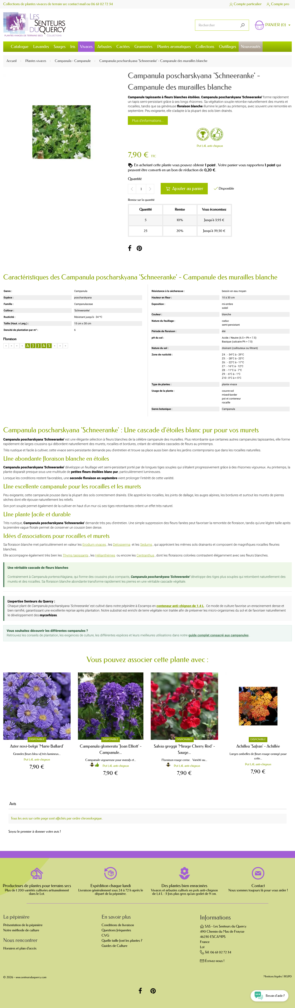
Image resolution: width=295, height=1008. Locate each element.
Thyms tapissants (75, 555)
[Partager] (129, 248)
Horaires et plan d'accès (19, 948)
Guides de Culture (114, 946)
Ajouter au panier (184, 188)
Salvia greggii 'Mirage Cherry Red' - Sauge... (184, 749)
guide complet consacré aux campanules (218, 635)
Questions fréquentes (116, 930)
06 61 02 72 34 (102, 4)
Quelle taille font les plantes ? (122, 941)
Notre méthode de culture (21, 930)
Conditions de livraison (118, 925)
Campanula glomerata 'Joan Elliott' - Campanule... (110, 749)
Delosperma (121, 545)
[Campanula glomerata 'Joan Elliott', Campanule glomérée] (110, 706)
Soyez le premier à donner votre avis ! (34, 832)
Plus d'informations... (148, 121)
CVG (105, 936)
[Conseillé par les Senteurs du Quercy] (216, 135)
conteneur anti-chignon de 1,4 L (180, 606)
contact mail (77, 4)
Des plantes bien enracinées (184, 885)
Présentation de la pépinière (23, 925)
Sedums (146, 545)
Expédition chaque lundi (110, 885)
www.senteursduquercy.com (31, 977)
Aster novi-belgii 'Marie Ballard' (37, 746)
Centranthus (145, 555)
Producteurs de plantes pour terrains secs (37, 885)
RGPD (288, 976)
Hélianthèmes (105, 555)
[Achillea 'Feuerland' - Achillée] (258, 706)
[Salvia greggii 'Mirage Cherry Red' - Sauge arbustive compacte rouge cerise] (184, 706)
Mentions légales (273, 976)
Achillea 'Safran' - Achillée (258, 746)
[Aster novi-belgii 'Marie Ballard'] (37, 706)
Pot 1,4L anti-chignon (210, 146)
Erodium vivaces (94, 545)
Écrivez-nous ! (214, 961)
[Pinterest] (139, 248)
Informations (215, 917)
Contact (258, 885)
